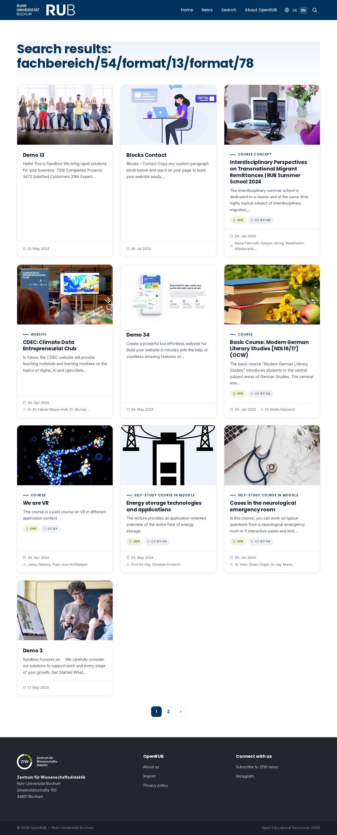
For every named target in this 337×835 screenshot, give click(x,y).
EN (303, 10)
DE (295, 10)
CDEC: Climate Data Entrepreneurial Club (49, 345)
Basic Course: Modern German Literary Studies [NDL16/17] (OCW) (269, 349)
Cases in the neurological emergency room (263, 506)
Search (228, 10)
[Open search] (314, 10)
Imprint (149, 776)
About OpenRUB (261, 10)
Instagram (245, 776)
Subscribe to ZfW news (257, 767)
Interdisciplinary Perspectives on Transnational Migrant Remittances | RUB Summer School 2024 (268, 172)
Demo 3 (33, 650)
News (207, 10)
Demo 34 (138, 334)
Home (187, 10)
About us (151, 767)
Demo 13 (34, 155)
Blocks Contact (146, 155)
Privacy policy (155, 785)
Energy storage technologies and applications (164, 506)
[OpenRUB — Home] (46, 10)
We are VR (36, 503)
